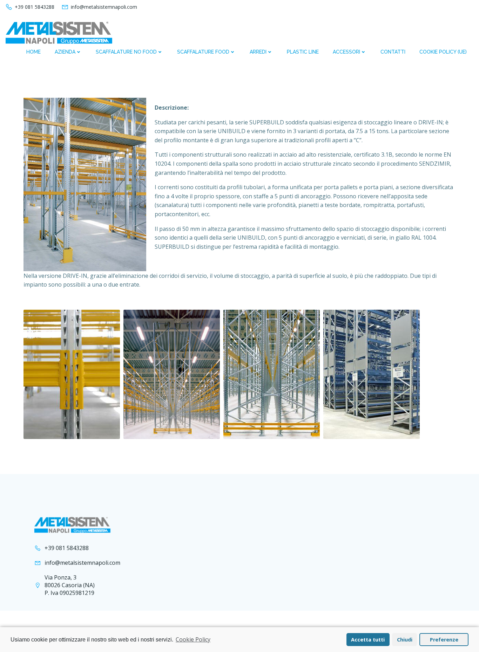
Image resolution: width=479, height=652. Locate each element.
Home (33, 52)
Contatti (392, 52)
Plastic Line (303, 52)
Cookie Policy (193, 639)
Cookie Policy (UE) (443, 52)
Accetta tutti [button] (368, 639)
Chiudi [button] (404, 639)
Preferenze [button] (444, 639)
